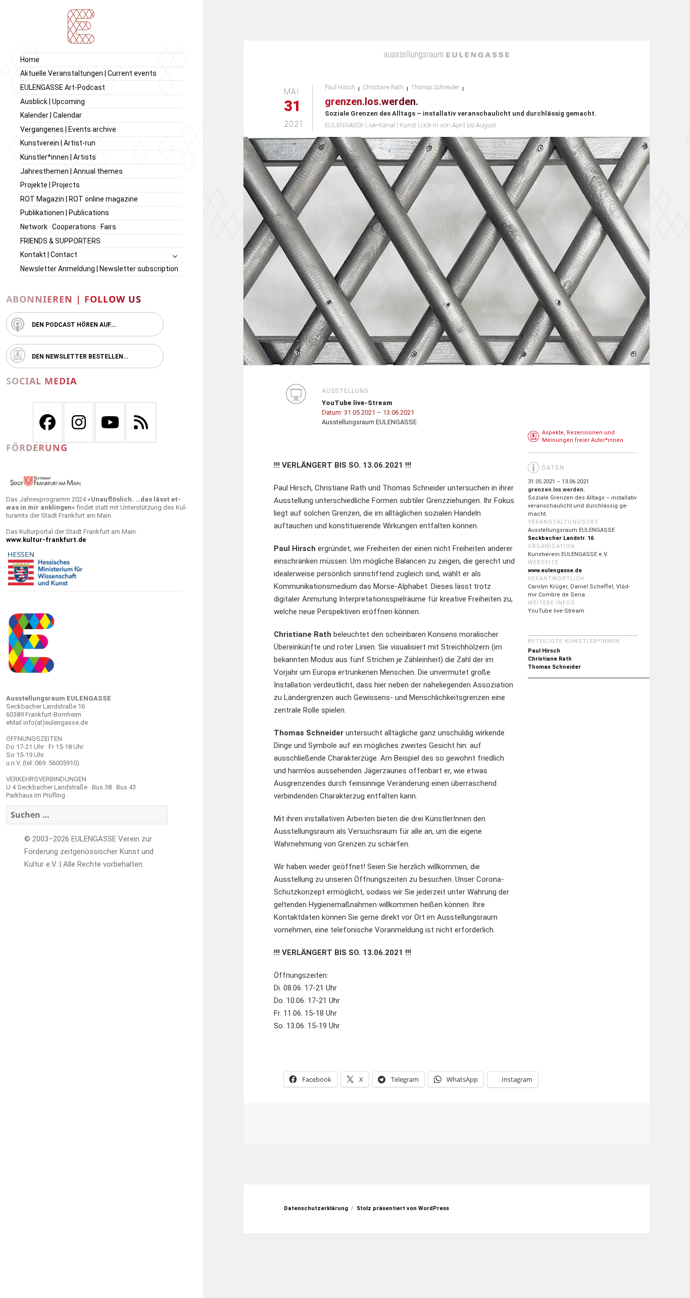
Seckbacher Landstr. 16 (561, 538)
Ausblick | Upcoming (52, 101)
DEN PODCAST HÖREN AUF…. (74, 324)
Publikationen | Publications (64, 213)
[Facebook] (48, 422)
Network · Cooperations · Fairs (68, 227)
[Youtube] (110, 422)
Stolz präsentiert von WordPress (403, 1208)
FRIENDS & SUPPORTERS (60, 241)
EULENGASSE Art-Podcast (62, 87)
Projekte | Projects (50, 185)
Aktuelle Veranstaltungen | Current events (88, 73)
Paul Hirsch (340, 87)
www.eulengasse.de (555, 570)
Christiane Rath (383, 87)
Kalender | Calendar (51, 115)
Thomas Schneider (435, 87)
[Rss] (141, 422)
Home (29, 60)
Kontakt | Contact (48, 255)
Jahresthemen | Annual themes (71, 171)
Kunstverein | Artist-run (57, 143)
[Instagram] (79, 422)
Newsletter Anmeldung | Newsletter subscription (99, 269)
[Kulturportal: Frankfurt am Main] (45, 480)
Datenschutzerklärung (316, 1208)
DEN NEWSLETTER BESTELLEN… (80, 356)
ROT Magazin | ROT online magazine (79, 199)
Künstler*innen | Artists (58, 157)
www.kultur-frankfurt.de (46, 539)
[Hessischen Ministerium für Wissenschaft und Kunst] (45, 568)
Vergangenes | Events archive (68, 129)
